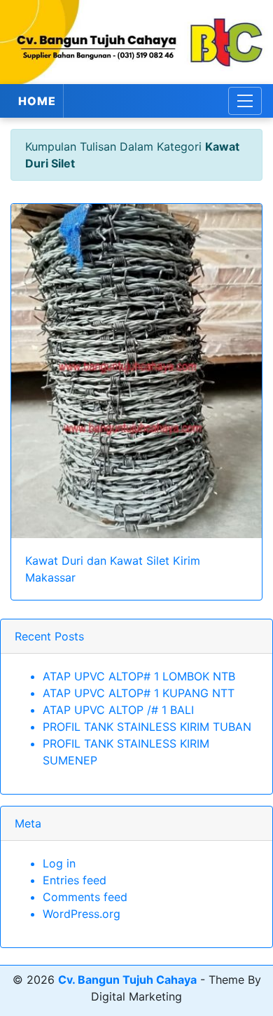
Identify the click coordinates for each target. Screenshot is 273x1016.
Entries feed (74, 880)
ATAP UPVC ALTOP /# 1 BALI (118, 710)
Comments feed (85, 897)
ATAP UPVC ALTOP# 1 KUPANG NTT (138, 693)
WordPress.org (81, 914)
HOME (37, 101)
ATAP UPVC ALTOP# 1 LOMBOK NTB (139, 676)
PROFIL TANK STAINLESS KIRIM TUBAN (147, 727)
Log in (59, 863)
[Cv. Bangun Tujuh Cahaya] (136, 42)
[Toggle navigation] (245, 101)
